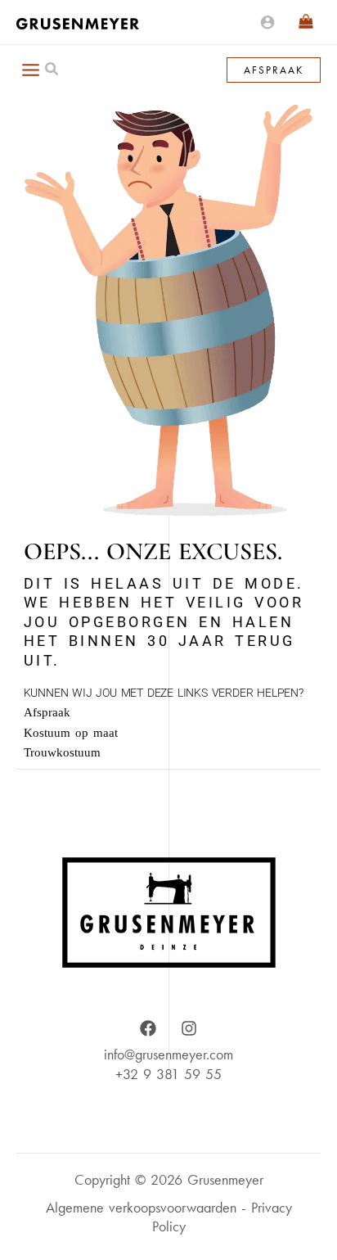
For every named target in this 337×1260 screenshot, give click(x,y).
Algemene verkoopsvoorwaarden (141, 1207)
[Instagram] (189, 1028)
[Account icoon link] (267, 22)
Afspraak (47, 712)
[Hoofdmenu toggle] (30, 69)
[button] (52, 70)
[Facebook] (148, 1028)
